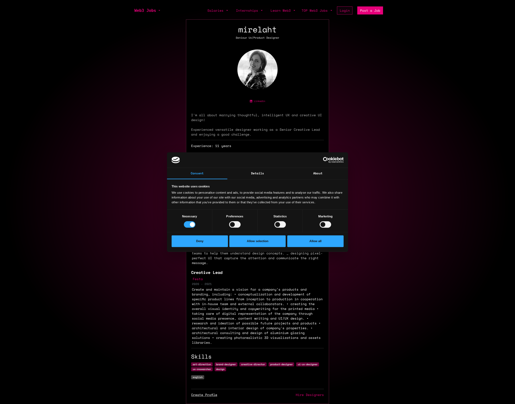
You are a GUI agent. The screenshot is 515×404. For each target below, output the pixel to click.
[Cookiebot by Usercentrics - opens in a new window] (326, 160)
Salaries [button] (216, 10)
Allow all (315, 241)
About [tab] (317, 173)
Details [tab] (257, 173)
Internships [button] (248, 10)
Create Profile (204, 394)
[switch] (235, 224)
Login (345, 10)
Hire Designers (310, 394)
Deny (199, 241)
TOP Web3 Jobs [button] (316, 10)
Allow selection (257, 241)
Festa (198, 279)
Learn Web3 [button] (282, 10)
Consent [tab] (197, 173)
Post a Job (370, 10)
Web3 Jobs (145, 10)
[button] (159, 10)
